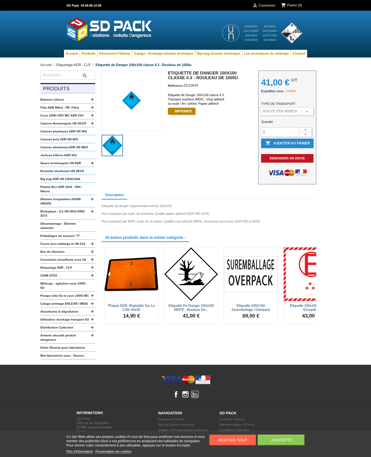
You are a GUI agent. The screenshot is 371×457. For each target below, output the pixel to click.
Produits (89, 53)
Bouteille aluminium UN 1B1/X (62, 171)
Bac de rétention (52, 251)
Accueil (72, 53)
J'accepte (281, 440)
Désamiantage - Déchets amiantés (58, 226)
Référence (175, 85)
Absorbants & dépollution (59, 311)
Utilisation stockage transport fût (64, 319)
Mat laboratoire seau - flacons (62, 355)
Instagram (185, 394)
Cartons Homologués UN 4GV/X (63, 123)
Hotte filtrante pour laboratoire (62, 347)
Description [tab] (114, 195)
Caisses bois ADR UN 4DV (59, 139)
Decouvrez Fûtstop (114, 53)
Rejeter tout (232, 440)
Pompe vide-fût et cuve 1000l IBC (64, 295)
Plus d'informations (79, 451)
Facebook (176, 394)
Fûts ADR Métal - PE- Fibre (59, 107)
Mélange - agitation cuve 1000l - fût (63, 285)
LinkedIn (195, 394)
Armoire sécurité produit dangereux (58, 337)
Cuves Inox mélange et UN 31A (62, 243)
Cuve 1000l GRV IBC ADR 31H (61, 115)
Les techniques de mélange (266, 53)
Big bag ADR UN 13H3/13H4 (60, 179)
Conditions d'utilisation (234, 430)
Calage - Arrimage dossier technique (163, 53)
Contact (298, 53)
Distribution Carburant (56, 327)
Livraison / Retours (232, 419)
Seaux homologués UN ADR (60, 163)
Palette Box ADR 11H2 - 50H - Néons (61, 189)
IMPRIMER (183, 111)
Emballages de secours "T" (60, 236)
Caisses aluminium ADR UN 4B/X (64, 147)
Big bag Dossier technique (218, 53)
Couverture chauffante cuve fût (63, 259)
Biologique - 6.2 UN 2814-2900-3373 (62, 213)
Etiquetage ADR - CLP (56, 267)
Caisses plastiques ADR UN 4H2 (63, 131)
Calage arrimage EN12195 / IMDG (64, 303)
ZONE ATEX (48, 275)
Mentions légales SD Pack (237, 424)
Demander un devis (287, 158)
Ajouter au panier (288, 143)
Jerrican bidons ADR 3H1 (58, 155)
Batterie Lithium (52, 99)
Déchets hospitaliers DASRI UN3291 (60, 201)
